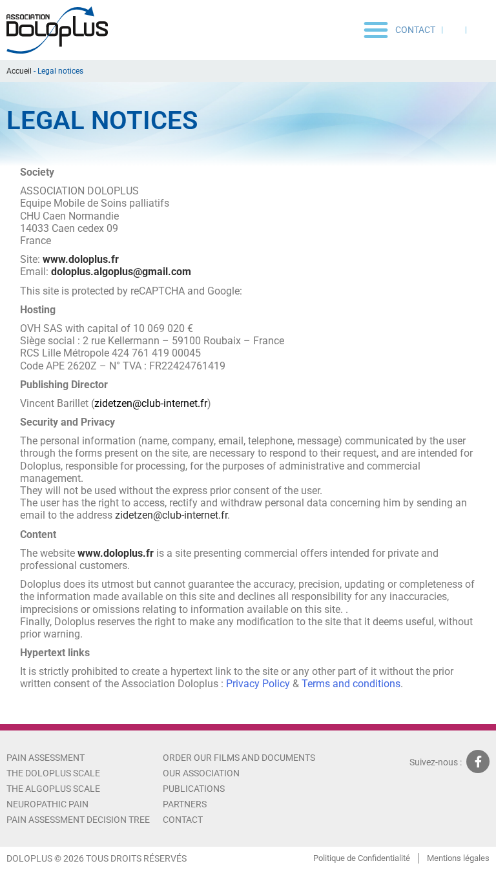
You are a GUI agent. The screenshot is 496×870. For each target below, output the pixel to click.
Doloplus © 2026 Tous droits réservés (96, 858)
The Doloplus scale (53, 773)
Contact (415, 30)
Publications (194, 788)
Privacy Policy (259, 684)
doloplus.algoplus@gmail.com (121, 271)
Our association (201, 773)
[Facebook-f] (478, 761)
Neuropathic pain (47, 804)
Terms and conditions (351, 684)
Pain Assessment (45, 757)
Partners (185, 804)
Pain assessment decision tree (78, 819)
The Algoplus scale (53, 788)
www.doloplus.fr (81, 259)
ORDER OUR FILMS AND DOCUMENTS (239, 757)
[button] (376, 30)
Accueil (19, 71)
